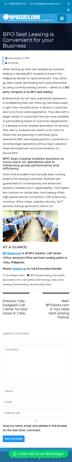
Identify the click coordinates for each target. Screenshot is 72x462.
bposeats (58, 275)
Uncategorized (15, 275)
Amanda (13, 63)
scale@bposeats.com (47, 3)
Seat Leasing (20, 284)
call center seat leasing (36, 280)
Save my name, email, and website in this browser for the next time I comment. (35, 428)
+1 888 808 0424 (17, 3)
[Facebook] (68, 4)
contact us (19, 269)
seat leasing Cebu (41, 284)
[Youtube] (68, 10)
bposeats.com (11, 280)
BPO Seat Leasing (41, 275)
